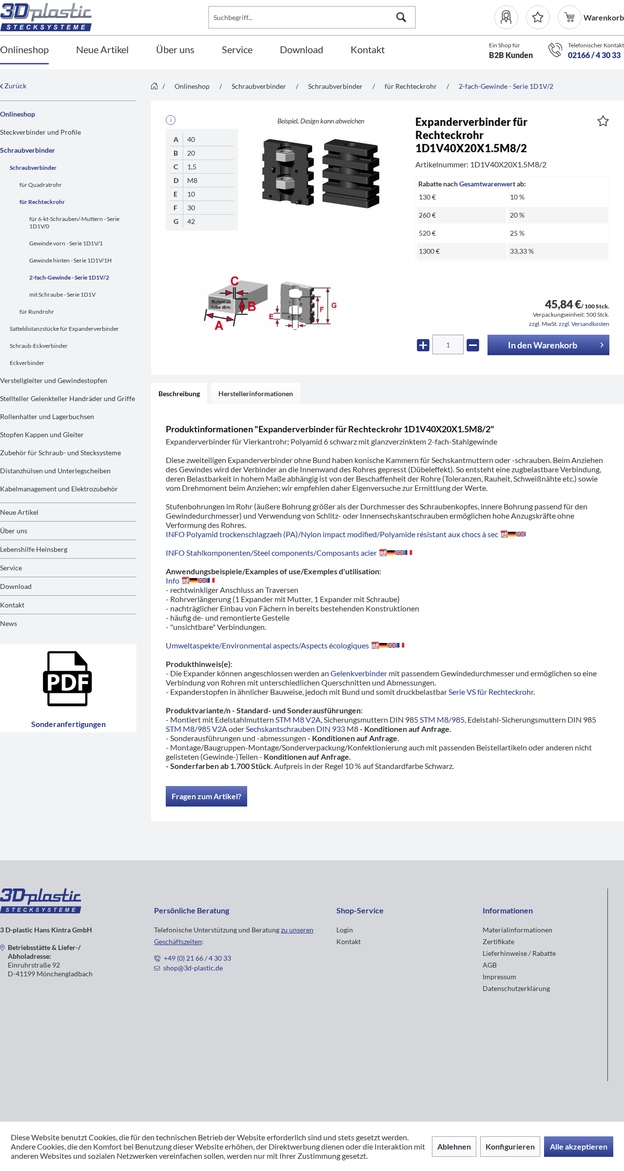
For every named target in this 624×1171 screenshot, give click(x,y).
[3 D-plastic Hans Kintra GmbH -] (40, 910)
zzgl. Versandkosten (584, 323)
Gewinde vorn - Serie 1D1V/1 (66, 243)
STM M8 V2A (298, 719)
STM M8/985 (442, 719)
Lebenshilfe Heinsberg (33, 549)
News (8, 623)
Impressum (499, 976)
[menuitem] (510, 17)
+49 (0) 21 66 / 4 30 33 (197, 958)
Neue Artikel (19, 512)
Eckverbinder (27, 362)
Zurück (14, 85)
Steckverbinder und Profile (40, 132)
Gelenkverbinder (359, 673)
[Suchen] (401, 17)
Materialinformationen (517, 930)
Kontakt (12, 605)
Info (172, 580)
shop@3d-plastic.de (193, 968)
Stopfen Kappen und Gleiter (42, 434)
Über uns (13, 530)
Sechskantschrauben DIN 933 (295, 728)
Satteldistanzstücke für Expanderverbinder (64, 328)
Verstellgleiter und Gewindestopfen (53, 380)
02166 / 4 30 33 (594, 55)
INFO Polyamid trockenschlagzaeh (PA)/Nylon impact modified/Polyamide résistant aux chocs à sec (332, 534)
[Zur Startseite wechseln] (154, 86)
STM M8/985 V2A (196, 728)
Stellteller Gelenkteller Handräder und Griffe (67, 398)
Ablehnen (454, 1146)
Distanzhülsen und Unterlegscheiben (55, 470)
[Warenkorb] (571, 17)
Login (344, 930)
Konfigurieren (510, 1146)
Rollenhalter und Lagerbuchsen (47, 416)
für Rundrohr (37, 311)
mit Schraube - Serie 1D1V (62, 294)
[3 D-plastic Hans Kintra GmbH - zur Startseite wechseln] (104, 17)
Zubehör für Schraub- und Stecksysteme (60, 452)
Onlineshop (17, 114)
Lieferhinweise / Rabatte (519, 953)
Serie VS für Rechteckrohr (490, 691)
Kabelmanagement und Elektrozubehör (59, 489)
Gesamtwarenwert (487, 184)
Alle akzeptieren (578, 1146)
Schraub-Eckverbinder (39, 345)
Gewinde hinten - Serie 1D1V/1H (70, 260)
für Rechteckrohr (42, 201)
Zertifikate (498, 941)
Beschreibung (179, 393)
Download (16, 586)
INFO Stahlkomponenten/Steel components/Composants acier (271, 552)
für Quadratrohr (41, 184)
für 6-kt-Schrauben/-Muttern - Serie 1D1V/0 (74, 222)
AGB (490, 965)
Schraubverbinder (27, 150)
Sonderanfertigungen (68, 723)
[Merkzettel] (538, 17)
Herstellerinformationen (255, 393)
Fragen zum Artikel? (206, 796)
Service (11, 568)
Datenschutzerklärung (516, 988)
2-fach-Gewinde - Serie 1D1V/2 (69, 277)
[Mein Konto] (510, 17)
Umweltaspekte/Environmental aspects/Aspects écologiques (267, 645)
